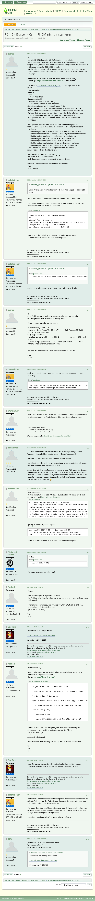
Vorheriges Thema (67, 40)
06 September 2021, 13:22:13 (36, 552)
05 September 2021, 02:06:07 (36, 448)
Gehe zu (57, 885)
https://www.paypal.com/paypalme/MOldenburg (43, 650)
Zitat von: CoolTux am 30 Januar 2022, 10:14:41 (47, 853)
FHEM (58, 10)
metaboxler (13, 488)
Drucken (87, 47)
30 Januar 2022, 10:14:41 (35, 627)
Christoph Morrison (12, 553)
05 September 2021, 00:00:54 (36, 369)
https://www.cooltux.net (35, 656)
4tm (10, 838)
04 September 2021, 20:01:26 (36, 54)
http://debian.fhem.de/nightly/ (48, 85)
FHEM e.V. (31, 13)
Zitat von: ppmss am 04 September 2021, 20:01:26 (48, 185)
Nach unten (8, 46)
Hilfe (57, 898)
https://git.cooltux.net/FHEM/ (46, 652)
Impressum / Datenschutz (38, 10)
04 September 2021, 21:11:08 (36, 180)
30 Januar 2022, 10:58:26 (35, 664)
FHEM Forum (10, 11)
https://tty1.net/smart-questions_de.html (57, 436)
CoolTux (12, 627)
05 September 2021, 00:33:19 (36, 411)
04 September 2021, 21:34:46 (36, 310)
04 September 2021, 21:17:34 (36, 264)
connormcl (13, 447)
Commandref (71, 10)
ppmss (11, 53)
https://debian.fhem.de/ (50, 497)
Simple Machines (18, 898)
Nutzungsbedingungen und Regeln (71, 898)
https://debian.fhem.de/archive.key (50, 81)
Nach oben (8, 874)
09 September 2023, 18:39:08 (36, 839)
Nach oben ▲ (88, 898)
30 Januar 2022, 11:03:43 (35, 760)
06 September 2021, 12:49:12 (36, 489)
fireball (11, 587)
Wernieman (13, 410)
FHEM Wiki (86, 10)
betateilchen (14, 180)
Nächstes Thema (83, 40)
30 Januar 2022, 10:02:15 (35, 587)
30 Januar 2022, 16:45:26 (35, 795)
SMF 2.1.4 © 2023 (7, 898)
